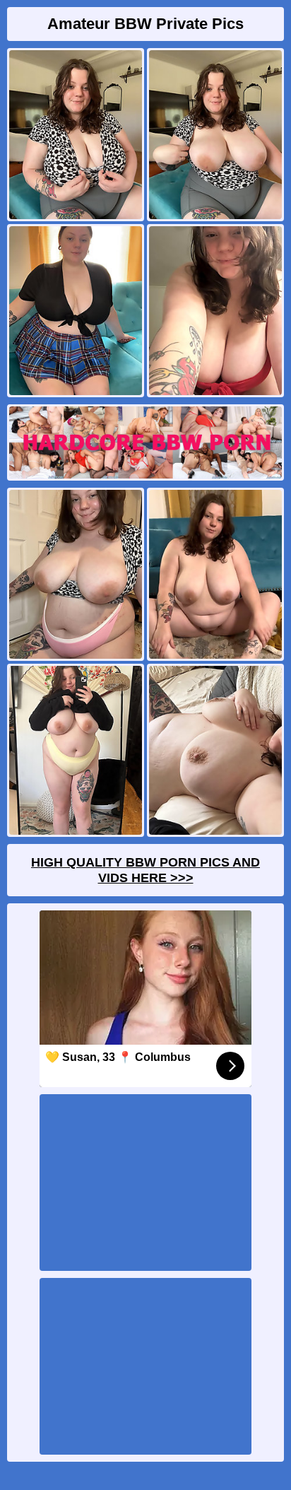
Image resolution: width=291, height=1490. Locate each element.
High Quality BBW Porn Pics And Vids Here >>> (145, 870)
